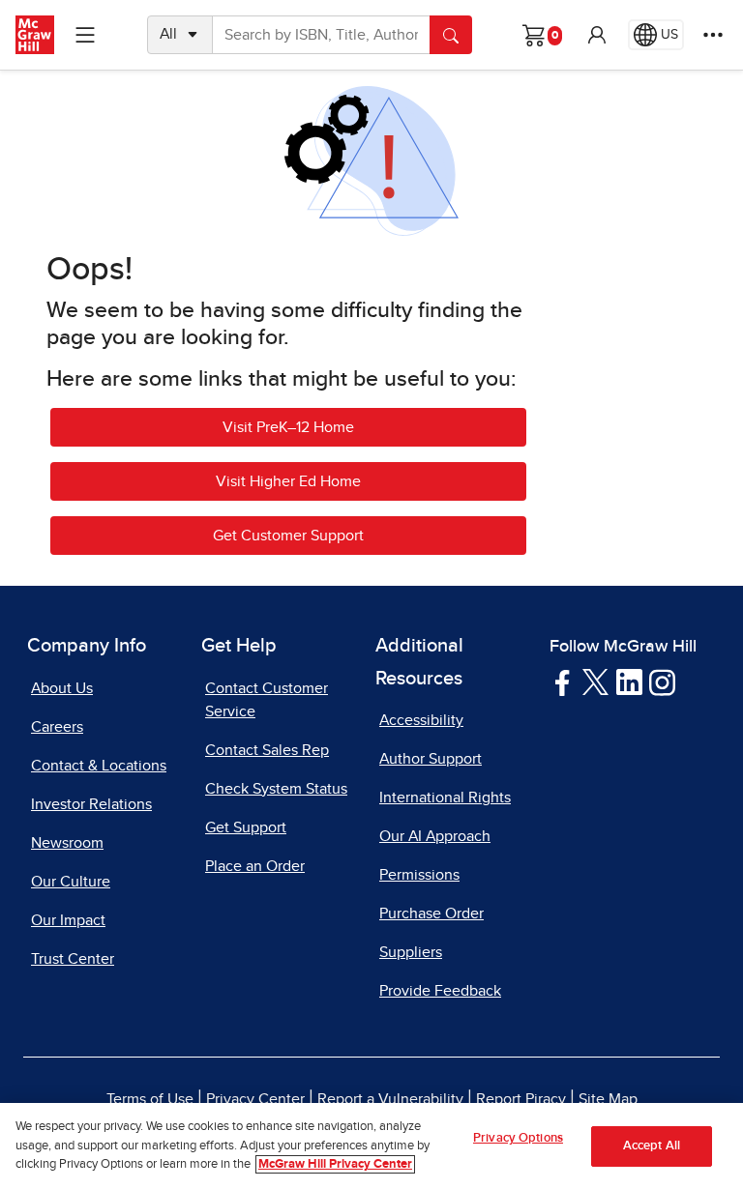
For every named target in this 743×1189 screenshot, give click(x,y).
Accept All (651, 1146)
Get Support (245, 827)
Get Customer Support (288, 535)
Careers (57, 727)
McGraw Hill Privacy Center (335, 1164)
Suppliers (410, 952)
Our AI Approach (434, 836)
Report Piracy (521, 1099)
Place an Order (255, 866)
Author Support (430, 759)
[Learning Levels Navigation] (85, 34)
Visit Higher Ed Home (288, 481)
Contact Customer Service (266, 700)
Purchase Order (431, 913)
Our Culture (70, 881)
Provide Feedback (440, 991)
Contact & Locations (98, 765)
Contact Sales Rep (267, 750)
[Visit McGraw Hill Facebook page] (563, 681)
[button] (596, 34)
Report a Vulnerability (390, 1099)
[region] (371, 1146)
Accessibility (421, 720)
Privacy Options (518, 1138)
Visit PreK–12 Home (288, 427)
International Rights (445, 797)
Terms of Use (149, 1099)
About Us (62, 688)
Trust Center (72, 959)
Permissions (419, 875)
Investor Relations (91, 804)
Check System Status (276, 789)
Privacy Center (255, 1099)
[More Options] (713, 34)
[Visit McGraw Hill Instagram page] (662, 681)
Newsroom (67, 843)
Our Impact (68, 920)
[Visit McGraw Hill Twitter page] (595, 680)
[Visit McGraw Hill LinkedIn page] (629, 681)
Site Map (608, 1099)
